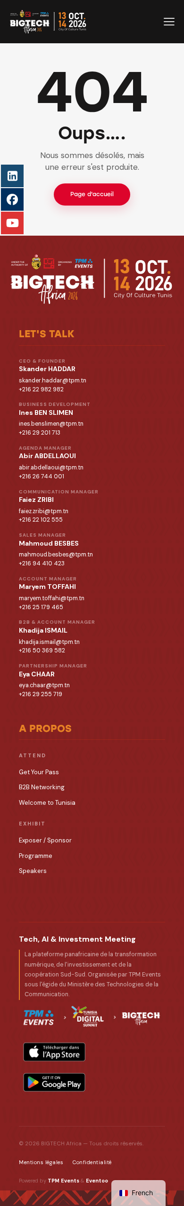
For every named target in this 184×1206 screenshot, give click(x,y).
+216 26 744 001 (41, 476)
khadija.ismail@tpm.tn (49, 642)
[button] (169, 21)
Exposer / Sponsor (45, 840)
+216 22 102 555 (41, 520)
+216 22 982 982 (41, 389)
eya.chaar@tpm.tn (44, 685)
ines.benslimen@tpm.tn (51, 424)
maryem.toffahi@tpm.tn (51, 598)
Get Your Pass (39, 772)
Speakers (33, 871)
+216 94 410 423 (42, 563)
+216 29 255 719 (40, 694)
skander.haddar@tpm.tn (52, 380)
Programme (35, 856)
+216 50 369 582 (42, 650)
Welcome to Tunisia (47, 803)
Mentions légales (41, 1162)
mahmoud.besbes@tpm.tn (56, 554)
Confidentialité (92, 1162)
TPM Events (63, 1180)
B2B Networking (42, 787)
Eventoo (97, 1180)
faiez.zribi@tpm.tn (43, 511)
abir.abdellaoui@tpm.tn (51, 467)
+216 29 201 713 (39, 432)
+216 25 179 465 (41, 607)
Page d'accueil (92, 194)
